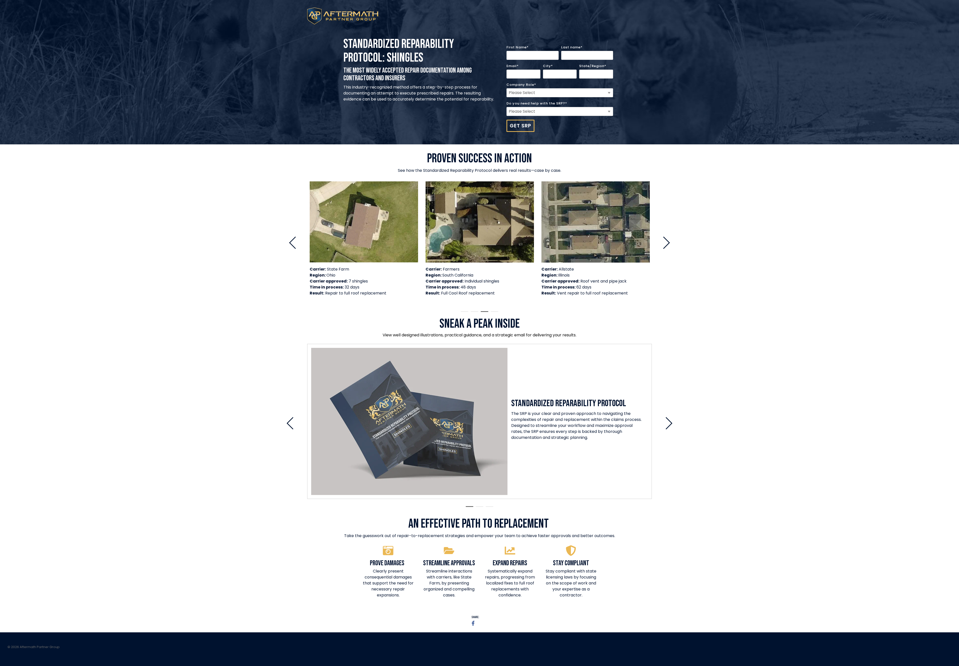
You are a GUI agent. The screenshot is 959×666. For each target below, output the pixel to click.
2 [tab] (473, 313)
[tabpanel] (364, 241)
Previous (295, 243)
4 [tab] (493, 313)
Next (664, 243)
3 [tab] (483, 313)
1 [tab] (463, 313)
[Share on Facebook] (473, 623)
